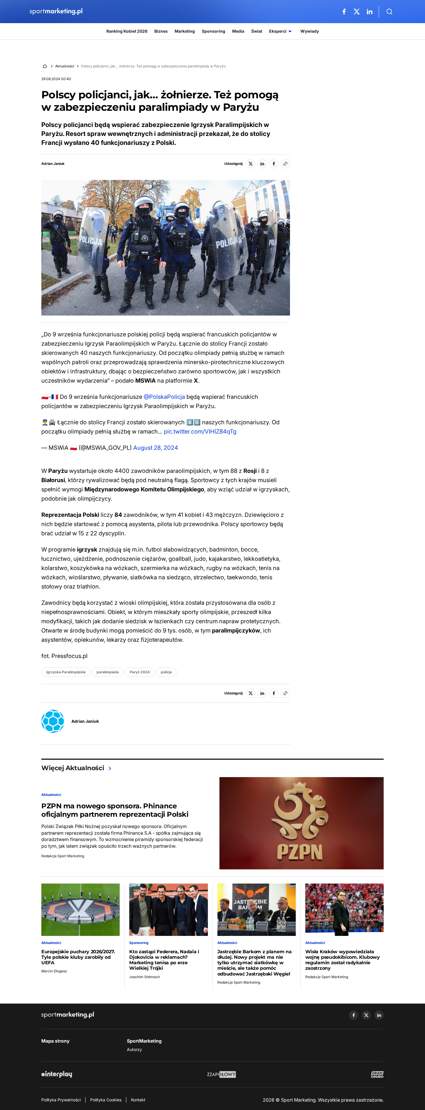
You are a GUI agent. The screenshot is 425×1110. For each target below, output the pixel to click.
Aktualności (64, 66)
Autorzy (134, 1049)
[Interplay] (56, 1074)
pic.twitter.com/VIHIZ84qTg (200, 431)
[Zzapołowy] (221, 1074)
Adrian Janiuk (52, 163)
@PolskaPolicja (164, 396)
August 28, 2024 (155, 447)
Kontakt (138, 1099)
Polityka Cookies (105, 1099)
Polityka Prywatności (61, 1099)
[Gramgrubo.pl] (377, 1074)
